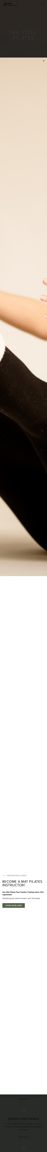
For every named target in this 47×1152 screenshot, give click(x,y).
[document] (23, 576)
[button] (44, 61)
